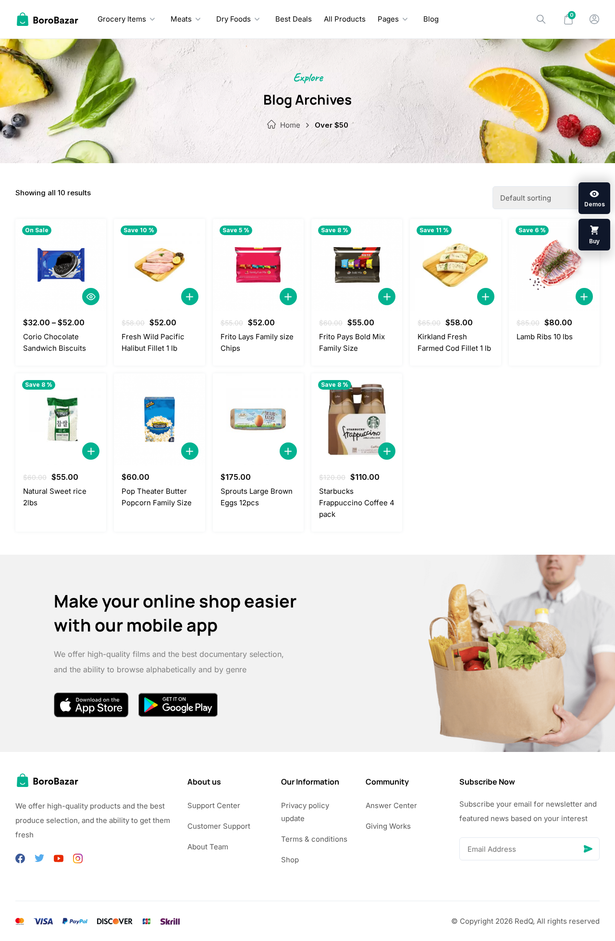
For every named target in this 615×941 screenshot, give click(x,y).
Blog (431, 19)
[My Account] (594, 19)
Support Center (213, 805)
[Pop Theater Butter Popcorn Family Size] (159, 419)
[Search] (541, 19)
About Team (207, 846)
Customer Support (218, 826)
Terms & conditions (314, 839)
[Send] (588, 848)
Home (290, 125)
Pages (388, 19)
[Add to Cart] (189, 296)
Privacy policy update (305, 812)
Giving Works (388, 826)
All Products (345, 19)
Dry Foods (233, 19)
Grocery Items (122, 19)
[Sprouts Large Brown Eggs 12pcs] (258, 419)
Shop (290, 859)
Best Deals (293, 19)
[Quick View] (90, 296)
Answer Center (391, 805)
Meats (181, 19)
